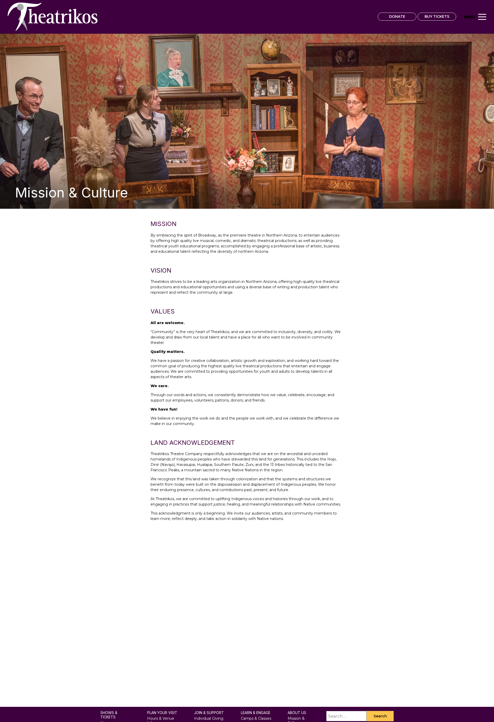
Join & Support (209, 713)
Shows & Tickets (108, 715)
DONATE (397, 16)
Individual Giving (208, 718)
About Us (297, 713)
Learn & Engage (255, 713)
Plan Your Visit (162, 713)
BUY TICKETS (437, 16)
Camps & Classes (256, 718)
